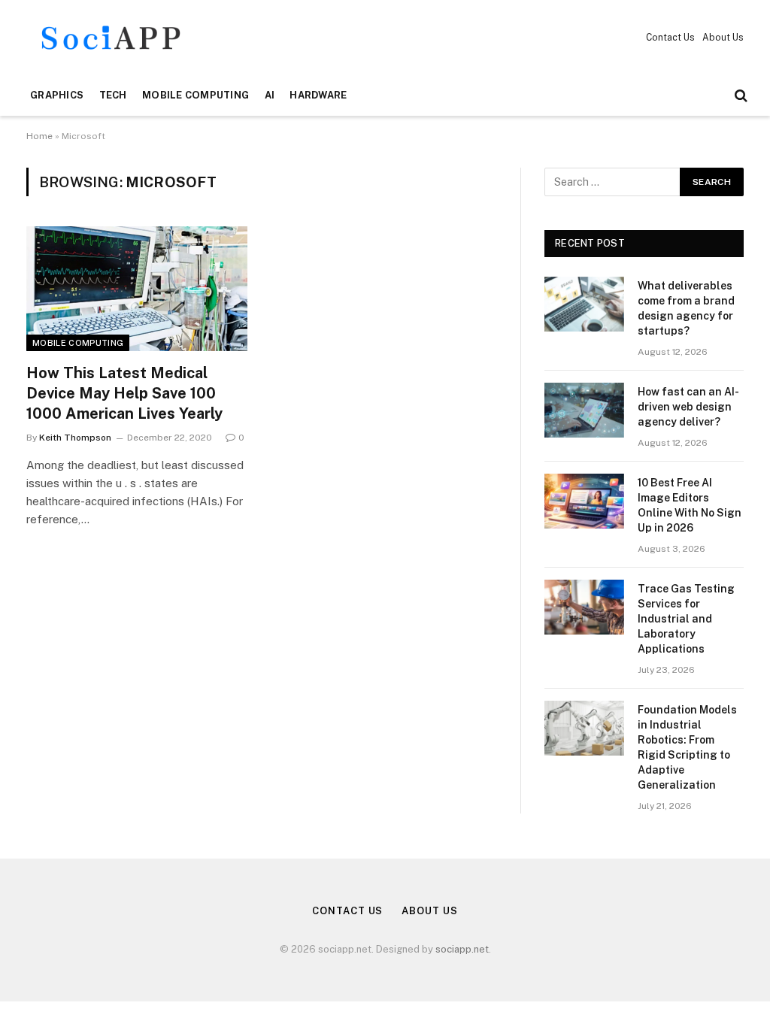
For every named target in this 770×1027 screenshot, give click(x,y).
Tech (113, 95)
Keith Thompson (75, 437)
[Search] (739, 96)
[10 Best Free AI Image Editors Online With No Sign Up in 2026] (584, 501)
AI (270, 95)
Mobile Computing (195, 95)
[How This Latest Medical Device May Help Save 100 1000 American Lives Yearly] (136, 288)
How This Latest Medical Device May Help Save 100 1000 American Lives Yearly (124, 393)
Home (39, 136)
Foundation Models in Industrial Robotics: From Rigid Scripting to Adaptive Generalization (687, 747)
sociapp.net (462, 949)
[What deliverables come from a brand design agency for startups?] (584, 304)
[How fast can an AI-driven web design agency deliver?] (584, 410)
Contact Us (670, 37)
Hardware (318, 95)
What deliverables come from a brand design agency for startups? (686, 308)
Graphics (56, 95)
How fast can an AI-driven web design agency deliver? (688, 407)
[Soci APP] (111, 37)
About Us (723, 37)
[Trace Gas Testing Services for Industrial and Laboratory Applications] (584, 607)
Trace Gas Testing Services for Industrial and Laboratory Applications (686, 619)
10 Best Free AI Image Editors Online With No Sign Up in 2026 (689, 505)
